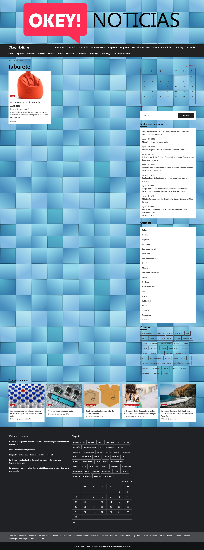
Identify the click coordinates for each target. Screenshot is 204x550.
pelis (183, 358)
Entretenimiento (98, 47)
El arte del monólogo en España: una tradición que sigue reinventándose (164, 210)
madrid (169, 353)
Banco (169, 333)
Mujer (176, 358)
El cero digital (166, 343)
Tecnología (179, 47)
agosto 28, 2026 (61, 414)
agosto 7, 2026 (174, 419)
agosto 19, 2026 (98, 416)
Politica (145, 363)
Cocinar (145, 235)
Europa (144, 348)
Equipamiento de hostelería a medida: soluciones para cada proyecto (165, 179)
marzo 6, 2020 (23, 109)
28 (176, 96)
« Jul (142, 107)
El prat (176, 343)
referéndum (178, 363)
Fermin (14, 109)
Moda (12, 96)
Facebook (154, 348)
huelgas (145, 353)
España (145, 263)
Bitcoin (144, 338)
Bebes (144, 230)
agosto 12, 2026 (136, 416)
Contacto (59, 47)
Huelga (184, 348)
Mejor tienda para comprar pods (155, 142)
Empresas (112, 47)
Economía (71, 47)
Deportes (20, 53)
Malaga (145, 268)
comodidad (187, 338)
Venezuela (145, 373)
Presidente (155, 363)
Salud (60, 53)
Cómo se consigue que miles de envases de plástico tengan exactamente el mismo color (165, 132)
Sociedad (70, 53)
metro (144, 358)
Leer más (13, 121)
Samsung (145, 368)
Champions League (167, 338)
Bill (187, 333)
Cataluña (154, 338)
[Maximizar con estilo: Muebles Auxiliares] (29, 85)
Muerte (167, 358)
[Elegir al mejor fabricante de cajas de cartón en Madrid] (102, 396)
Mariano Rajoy (180, 353)
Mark (191, 353)
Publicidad (146, 301)
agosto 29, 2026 (23, 419)
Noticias (41, 53)
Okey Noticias (19, 47)
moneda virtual (156, 358)
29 (184, 96)
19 (160, 91)
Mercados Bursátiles (141, 47)
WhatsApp (167, 373)
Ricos (188, 363)
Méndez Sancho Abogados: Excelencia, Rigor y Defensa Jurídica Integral (167, 200)
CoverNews (114, 546)
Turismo (30, 53)
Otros (144, 296)
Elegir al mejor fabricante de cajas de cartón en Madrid (164, 149)
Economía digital (149, 249)
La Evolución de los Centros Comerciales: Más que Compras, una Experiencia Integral (168, 158)
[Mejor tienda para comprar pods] (64, 396)
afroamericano (147, 333)
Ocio (189, 47)
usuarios (184, 368)
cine (178, 338)
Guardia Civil (174, 348)
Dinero (144, 343)
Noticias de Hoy (148, 287)
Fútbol (163, 348)
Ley (162, 353)
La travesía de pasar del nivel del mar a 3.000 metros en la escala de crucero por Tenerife (167, 169)
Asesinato (160, 333)
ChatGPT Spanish (122, 53)
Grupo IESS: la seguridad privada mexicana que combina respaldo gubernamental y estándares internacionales (164, 189)
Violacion (156, 373)
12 (160, 86)
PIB (189, 358)
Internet (154, 353)
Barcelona (179, 333)
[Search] (194, 47)
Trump (166, 368)
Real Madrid (166, 363)
